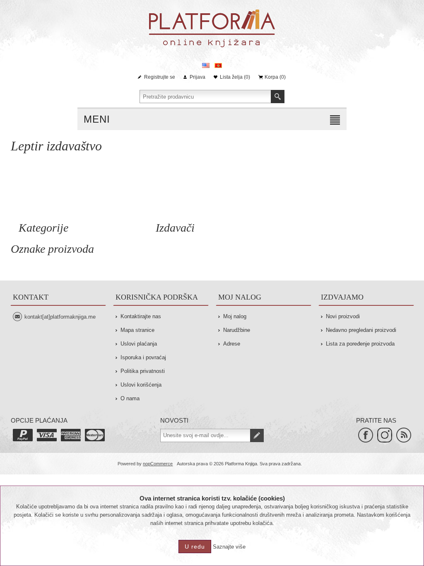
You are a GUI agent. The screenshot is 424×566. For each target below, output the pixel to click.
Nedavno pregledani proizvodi (361, 330)
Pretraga (277, 96)
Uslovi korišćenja (140, 385)
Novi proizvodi (343, 316)
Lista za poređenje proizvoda (360, 344)
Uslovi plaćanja (138, 344)
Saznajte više (229, 547)
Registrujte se (159, 77)
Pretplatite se (257, 435)
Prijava (197, 77)
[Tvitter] (384, 435)
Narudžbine (236, 330)
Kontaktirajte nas (140, 316)
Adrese (231, 344)
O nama (130, 398)
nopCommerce (158, 463)
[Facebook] (365, 435)
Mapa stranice (137, 330)
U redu (195, 546)
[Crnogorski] (218, 65)
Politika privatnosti (142, 371)
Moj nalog (234, 316)
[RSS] (403, 435)
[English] (206, 65)
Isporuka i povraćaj (143, 357)
